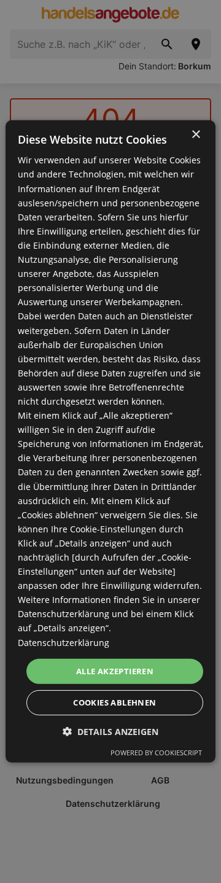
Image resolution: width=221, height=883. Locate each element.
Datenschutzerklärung (63, 642)
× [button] (195, 134)
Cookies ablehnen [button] (114, 702)
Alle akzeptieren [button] (114, 671)
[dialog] (110, 441)
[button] (110, 732)
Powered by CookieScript (156, 752)
